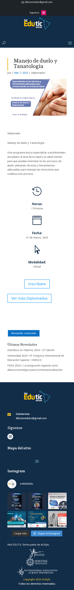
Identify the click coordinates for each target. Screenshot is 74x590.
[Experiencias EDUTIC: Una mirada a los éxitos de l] (37, 520)
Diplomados (38, 72)
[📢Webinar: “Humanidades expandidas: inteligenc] (16, 502)
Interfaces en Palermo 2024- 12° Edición (30, 350)
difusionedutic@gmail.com (38, 2)
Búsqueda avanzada (23, 333)
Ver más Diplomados (29, 298)
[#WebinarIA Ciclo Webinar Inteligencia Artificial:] (57, 502)
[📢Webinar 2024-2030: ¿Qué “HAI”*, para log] (37, 502)
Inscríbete (37, 283)
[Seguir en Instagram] (43, 12)
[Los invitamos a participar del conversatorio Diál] (57, 520)
